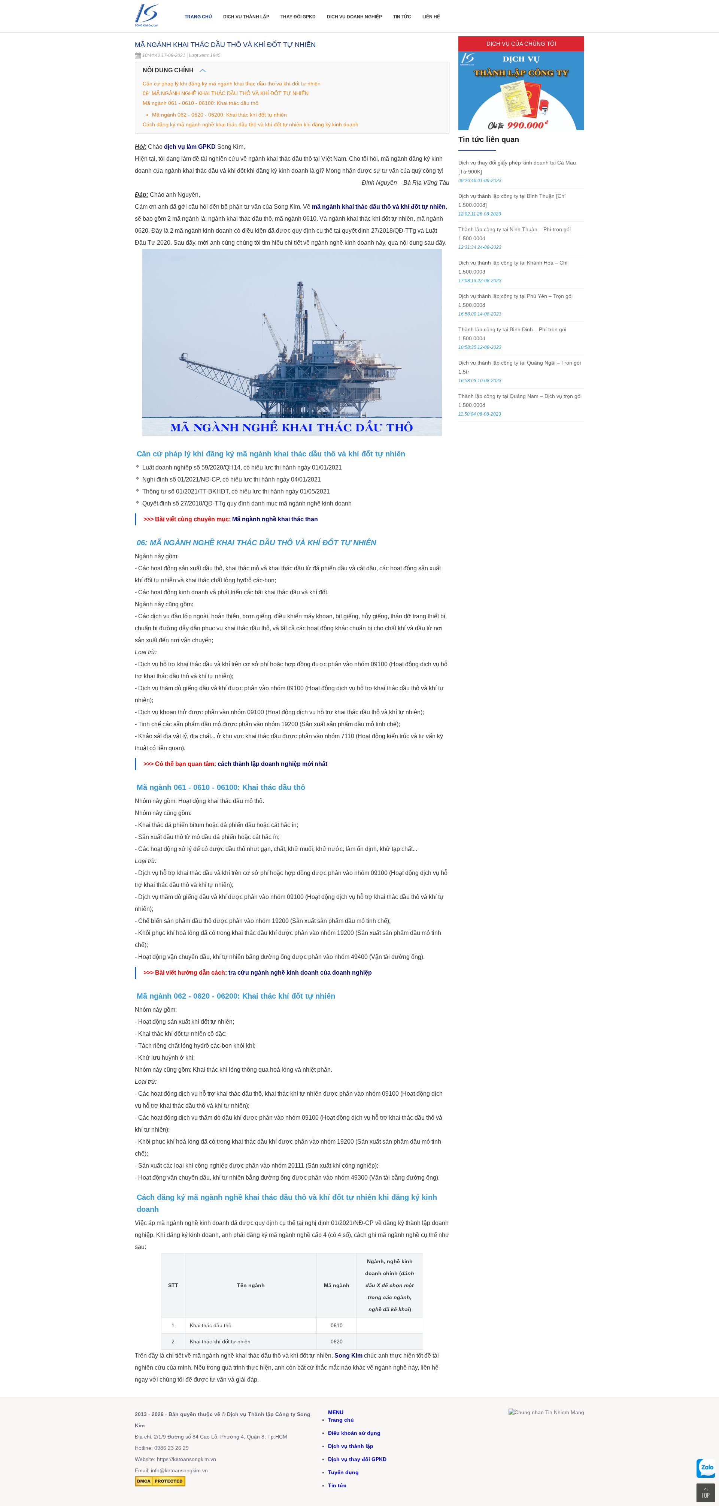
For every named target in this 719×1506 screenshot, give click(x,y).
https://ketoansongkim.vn (186, 1459)
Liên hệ (431, 16)
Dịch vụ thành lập (246, 16)
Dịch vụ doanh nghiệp (354, 16)
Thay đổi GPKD (298, 16)
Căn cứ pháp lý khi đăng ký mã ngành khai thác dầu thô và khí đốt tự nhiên (232, 84)
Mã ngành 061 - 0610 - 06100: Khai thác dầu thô (200, 103)
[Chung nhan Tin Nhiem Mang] (546, 1412)
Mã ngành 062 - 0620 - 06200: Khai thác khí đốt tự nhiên (219, 115)
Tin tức (402, 16)
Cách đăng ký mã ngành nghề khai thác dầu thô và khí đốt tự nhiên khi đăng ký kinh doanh (250, 124)
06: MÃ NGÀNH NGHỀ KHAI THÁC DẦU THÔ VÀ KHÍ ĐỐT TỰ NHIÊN (226, 93)
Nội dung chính (169, 70)
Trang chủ (198, 16)
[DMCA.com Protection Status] (160, 1485)
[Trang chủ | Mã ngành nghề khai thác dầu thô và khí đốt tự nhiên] (148, 28)
